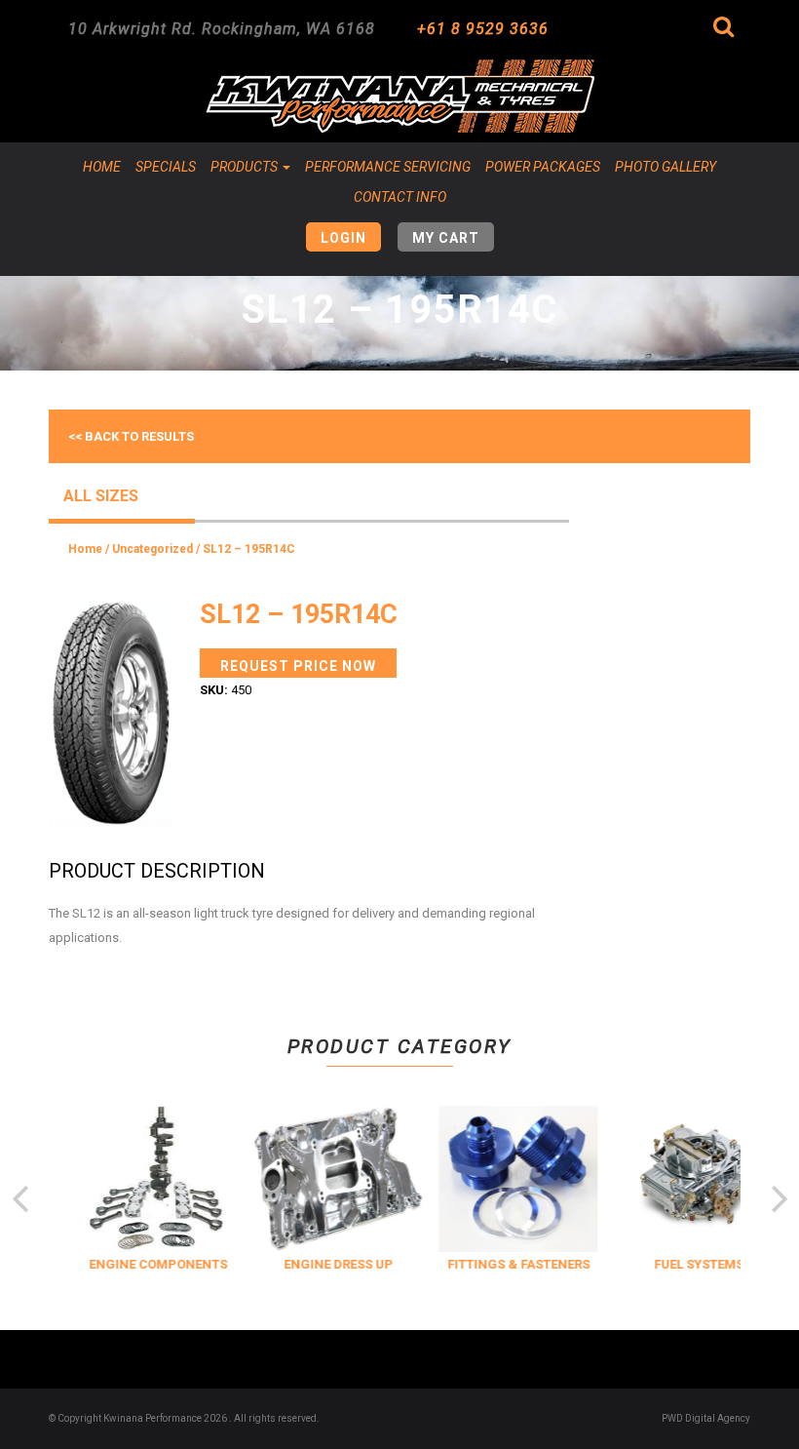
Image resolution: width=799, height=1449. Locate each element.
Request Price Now (298, 666)
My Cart (445, 238)
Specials (165, 167)
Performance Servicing (388, 167)
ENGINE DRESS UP (333, 1264)
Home (102, 167)
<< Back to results (131, 436)
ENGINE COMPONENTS (153, 1264)
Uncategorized (152, 549)
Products (245, 167)
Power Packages (542, 167)
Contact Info (400, 197)
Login (343, 238)
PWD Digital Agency (706, 1418)
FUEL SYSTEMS (694, 1264)
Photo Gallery (665, 167)
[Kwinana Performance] (399, 96)
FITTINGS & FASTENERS (513, 1264)
